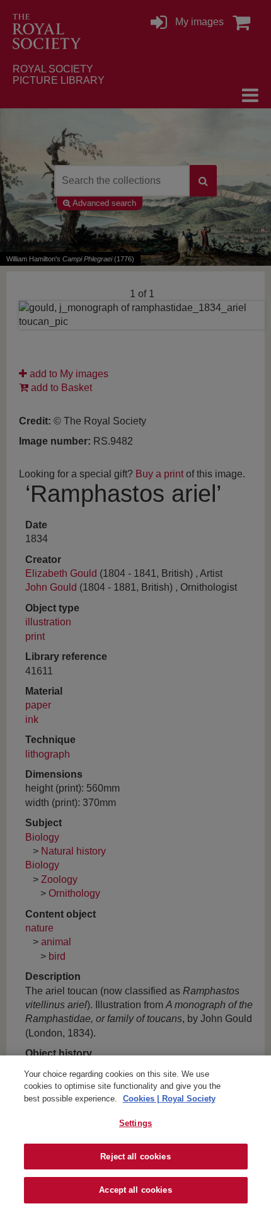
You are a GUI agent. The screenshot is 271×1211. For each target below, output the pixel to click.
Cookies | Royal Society (169, 1098)
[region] (135, 1133)
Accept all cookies (135, 1190)
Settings (135, 1123)
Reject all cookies (135, 1156)
